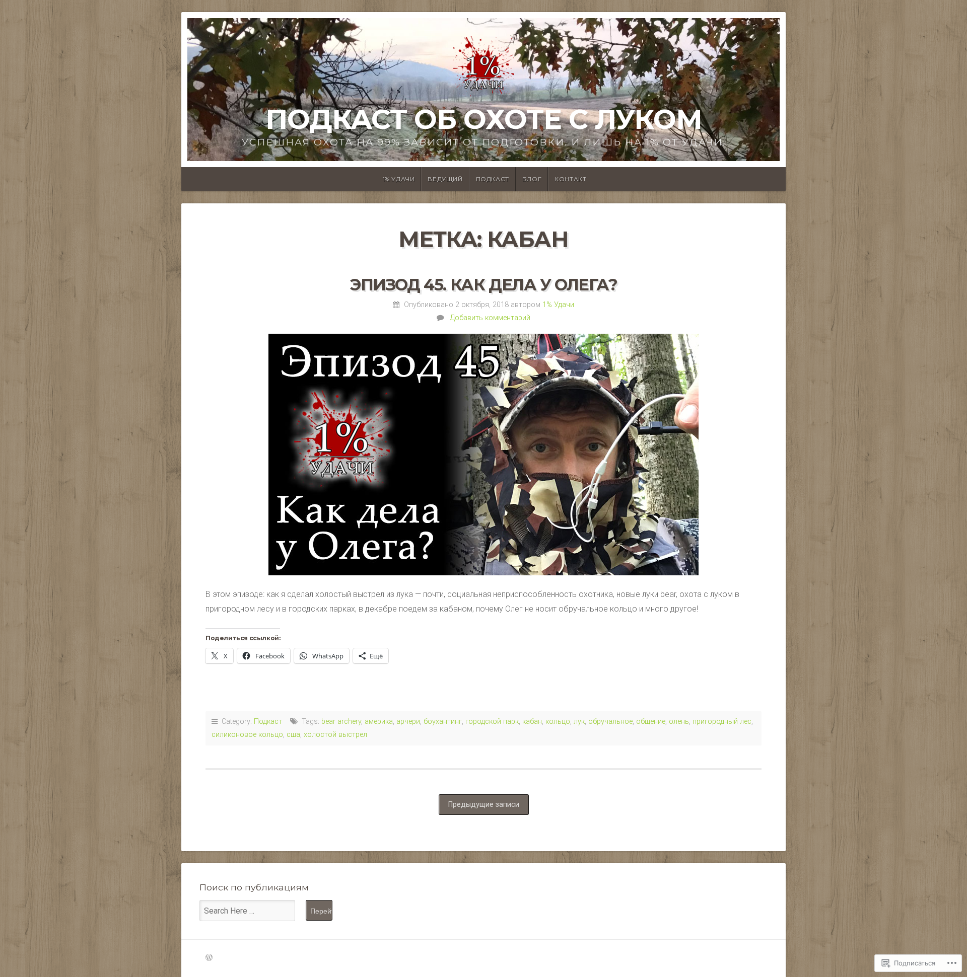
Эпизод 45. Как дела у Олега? (483, 284)
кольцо (557, 721)
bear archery (341, 721)
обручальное (610, 721)
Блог (531, 179)
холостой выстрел (335, 734)
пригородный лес (722, 721)
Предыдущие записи (483, 804)
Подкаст (492, 179)
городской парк (492, 721)
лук (579, 721)
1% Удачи (399, 179)
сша (293, 734)
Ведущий (445, 179)
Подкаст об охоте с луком (483, 119)
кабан (532, 721)
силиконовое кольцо (247, 734)
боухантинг (443, 721)
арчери (408, 721)
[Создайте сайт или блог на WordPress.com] (209, 958)
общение (650, 721)
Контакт (570, 179)
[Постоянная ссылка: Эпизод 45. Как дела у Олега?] (483, 454)
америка (379, 721)
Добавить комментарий (490, 318)
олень (679, 721)
